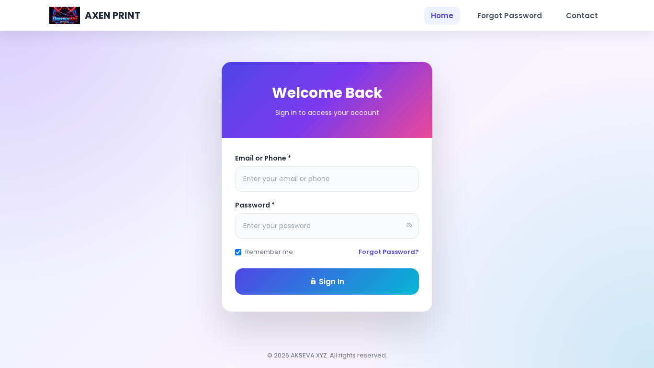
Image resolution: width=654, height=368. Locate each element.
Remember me (269, 251)
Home (442, 16)
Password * (255, 205)
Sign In (330, 281)
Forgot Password (509, 16)
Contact (582, 16)
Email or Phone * (263, 158)
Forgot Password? (389, 251)
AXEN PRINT (113, 15)
